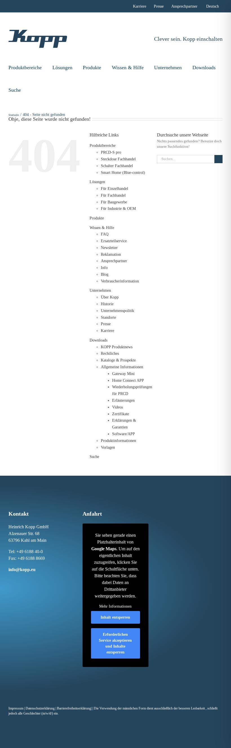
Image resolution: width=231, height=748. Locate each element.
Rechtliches (110, 353)
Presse (106, 324)
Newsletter (109, 248)
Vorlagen (108, 447)
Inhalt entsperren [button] (115, 617)
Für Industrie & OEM (118, 208)
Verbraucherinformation (120, 281)
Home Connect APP (128, 380)
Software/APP (123, 434)
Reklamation (111, 254)
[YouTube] (39, 580)
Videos (117, 407)
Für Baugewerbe (114, 202)
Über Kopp (110, 297)
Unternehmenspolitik (117, 311)
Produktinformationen (118, 441)
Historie (107, 304)
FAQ (104, 234)
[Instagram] (15, 580)
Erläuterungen (123, 400)
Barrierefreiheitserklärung (74, 708)
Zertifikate (120, 414)
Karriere (107, 331)
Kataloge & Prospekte (118, 360)
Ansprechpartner (114, 261)
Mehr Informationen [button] (115, 606)
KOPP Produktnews (116, 347)
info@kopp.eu (21, 569)
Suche (14, 90)
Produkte (92, 67)
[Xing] (27, 580)
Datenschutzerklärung (40, 708)
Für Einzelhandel (114, 189)
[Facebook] (9, 580)
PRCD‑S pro (111, 152)
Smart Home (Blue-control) (123, 172)
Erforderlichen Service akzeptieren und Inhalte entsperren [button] (115, 643)
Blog (104, 274)
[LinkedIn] (21, 580)
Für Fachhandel (113, 195)
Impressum (15, 708)
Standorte (108, 317)
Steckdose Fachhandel (118, 159)
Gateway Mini (123, 374)
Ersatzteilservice (114, 241)
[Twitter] (33, 580)
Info (104, 268)
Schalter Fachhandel (117, 166)
